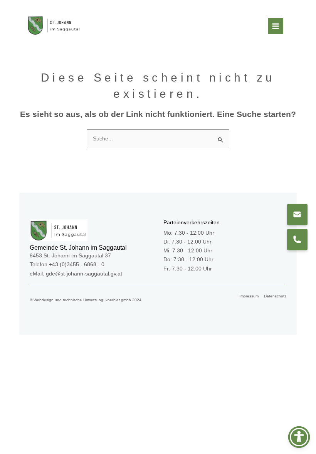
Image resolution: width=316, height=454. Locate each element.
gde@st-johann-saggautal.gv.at (84, 274)
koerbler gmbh (118, 300)
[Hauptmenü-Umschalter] (276, 26)
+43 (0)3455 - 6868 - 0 (76, 264)
